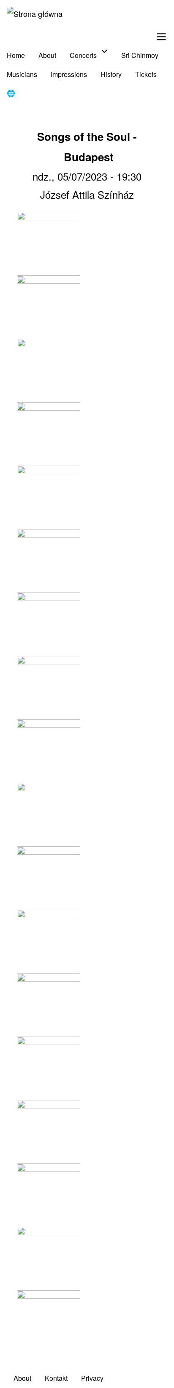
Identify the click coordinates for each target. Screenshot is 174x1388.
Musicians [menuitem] (22, 74)
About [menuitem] (47, 55)
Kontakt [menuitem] (56, 1378)
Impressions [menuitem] (69, 74)
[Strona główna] (35, 13)
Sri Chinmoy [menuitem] (139, 55)
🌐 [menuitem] (11, 93)
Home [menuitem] (16, 55)
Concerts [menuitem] (83, 55)
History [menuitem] (111, 74)
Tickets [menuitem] (146, 74)
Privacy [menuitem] (92, 1378)
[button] (87, 243)
